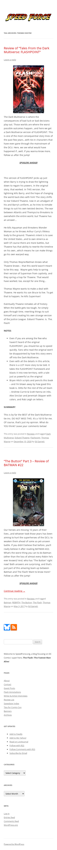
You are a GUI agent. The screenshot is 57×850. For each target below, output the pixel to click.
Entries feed (9, 817)
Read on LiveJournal (19, 741)
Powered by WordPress (14, 844)
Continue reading (14, 590)
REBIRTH (16, 602)
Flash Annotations (12, 692)
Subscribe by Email (18, 753)
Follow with (17, 745)
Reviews (31, 433)
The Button (26, 602)
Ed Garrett (39, 441)
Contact (7, 684)
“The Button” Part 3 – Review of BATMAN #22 (26, 463)
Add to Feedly (16, 734)
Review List (9, 699)
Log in (7, 813)
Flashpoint (35, 437)
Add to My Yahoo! (18, 737)
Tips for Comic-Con (13, 707)
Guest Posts (9, 688)
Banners (8, 711)
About (7, 680)
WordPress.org (11, 825)
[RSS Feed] (14, 629)
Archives (8, 715)
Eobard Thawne (22, 437)
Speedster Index (11, 703)
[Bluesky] (7, 629)
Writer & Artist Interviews (15, 695)
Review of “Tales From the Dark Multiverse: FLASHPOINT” (26, 50)
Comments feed (11, 821)
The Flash (37, 602)
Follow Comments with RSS (22, 749)
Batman (7, 602)
